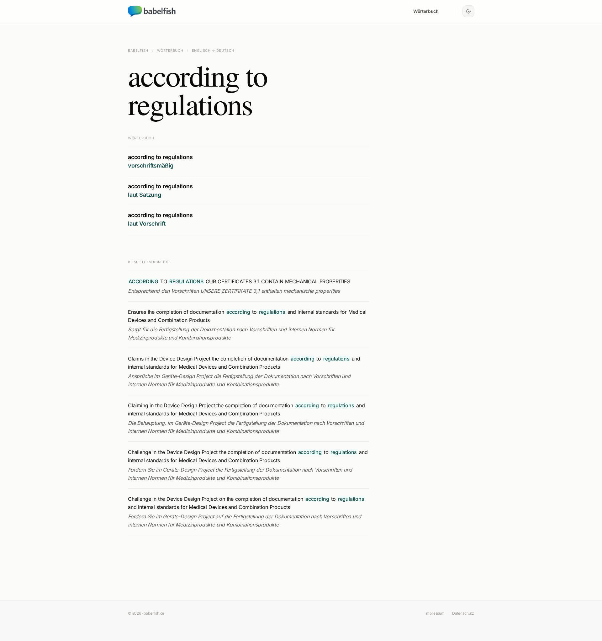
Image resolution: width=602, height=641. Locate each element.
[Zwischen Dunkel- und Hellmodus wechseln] (468, 11)
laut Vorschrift (146, 223)
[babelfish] (152, 11)
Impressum (435, 613)
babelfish (138, 50)
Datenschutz (463, 613)
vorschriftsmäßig (150, 165)
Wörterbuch (426, 11)
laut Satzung (144, 194)
